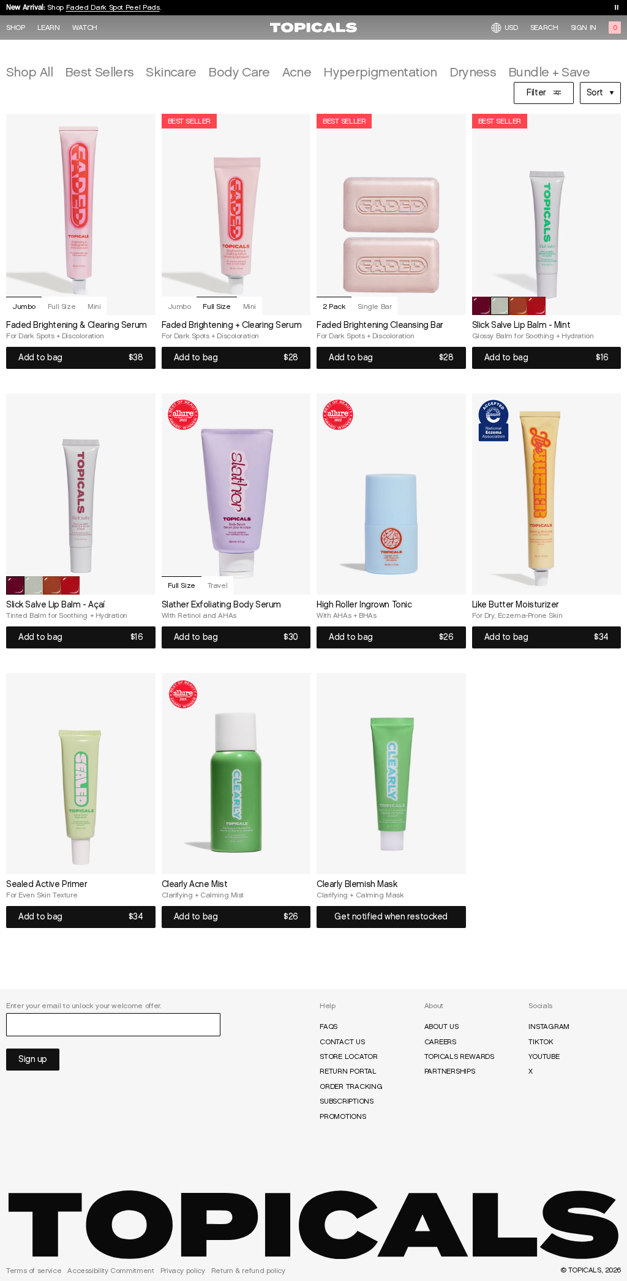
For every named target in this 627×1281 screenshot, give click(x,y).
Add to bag (40, 357)
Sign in (583, 27)
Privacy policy (182, 1270)
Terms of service (33, 1270)
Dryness (473, 72)
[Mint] (499, 306)
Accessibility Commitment (110, 1270)
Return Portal (348, 1071)
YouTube (543, 1056)
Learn (48, 27)
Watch (84, 27)
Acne (296, 72)
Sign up (32, 1059)
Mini (94, 306)
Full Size (61, 306)
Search (544, 27)
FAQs (328, 1026)
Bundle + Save (549, 72)
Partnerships (449, 1071)
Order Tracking (351, 1086)
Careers (440, 1042)
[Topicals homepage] (313, 27)
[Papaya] (518, 306)
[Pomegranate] (536, 306)
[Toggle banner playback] (616, 7)
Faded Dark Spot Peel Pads (113, 7)
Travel (217, 585)
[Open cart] (615, 27)
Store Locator (349, 1056)
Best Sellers (99, 72)
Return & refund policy (248, 1270)
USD (511, 27)
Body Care (238, 72)
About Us (441, 1026)
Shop (15, 27)
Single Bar (374, 306)
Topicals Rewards (459, 1056)
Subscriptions (347, 1101)
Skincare (171, 72)
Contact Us (342, 1042)
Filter (536, 92)
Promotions (343, 1116)
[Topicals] (313, 1224)
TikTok (541, 1042)
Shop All (29, 72)
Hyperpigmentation (380, 72)
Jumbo (24, 306)
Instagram (548, 1026)
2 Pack (334, 306)
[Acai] (481, 306)
